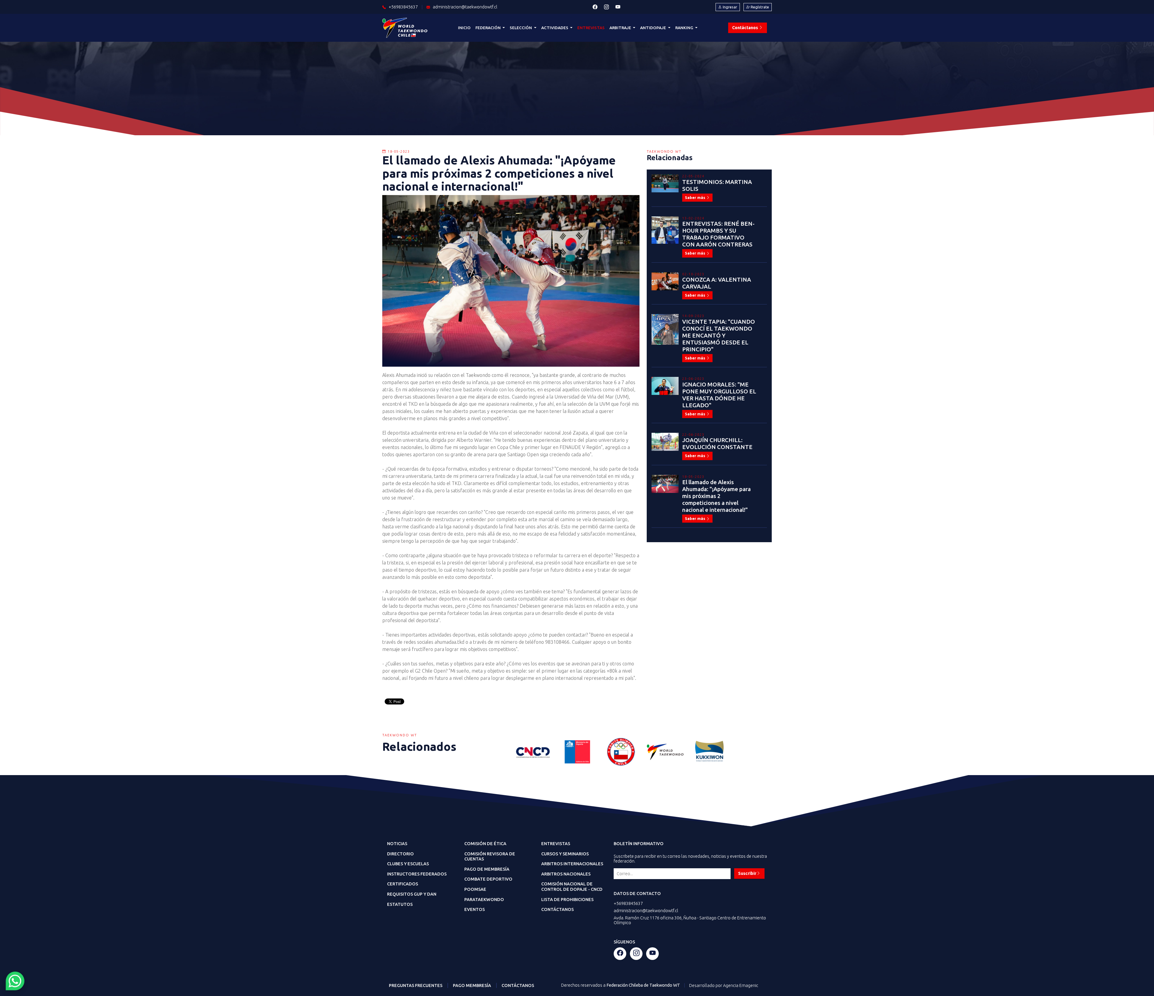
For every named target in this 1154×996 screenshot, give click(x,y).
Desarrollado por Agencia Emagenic (723, 985)
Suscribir (747, 873)
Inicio (464, 27)
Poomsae (475, 889)
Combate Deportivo (488, 879)
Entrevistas (591, 27)
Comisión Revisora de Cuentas (489, 856)
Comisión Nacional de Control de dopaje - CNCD (572, 886)
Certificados (402, 883)
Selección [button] (521, 27)
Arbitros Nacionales (566, 874)
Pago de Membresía (486, 869)
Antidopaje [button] (653, 27)
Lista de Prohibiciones (567, 899)
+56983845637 (628, 903)
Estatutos (400, 904)
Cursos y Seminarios (565, 853)
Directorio (400, 853)
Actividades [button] (555, 27)
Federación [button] (488, 27)
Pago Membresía (472, 985)
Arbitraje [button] (620, 27)
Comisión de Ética (485, 843)
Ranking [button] (684, 27)
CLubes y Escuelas (408, 863)
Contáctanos (745, 27)
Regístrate (759, 7)
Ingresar (729, 7)
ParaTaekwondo (484, 899)
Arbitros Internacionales (572, 863)
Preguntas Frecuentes (415, 985)
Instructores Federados (417, 874)
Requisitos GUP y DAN (411, 894)
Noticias (397, 843)
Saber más (695, 197)
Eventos (474, 909)
